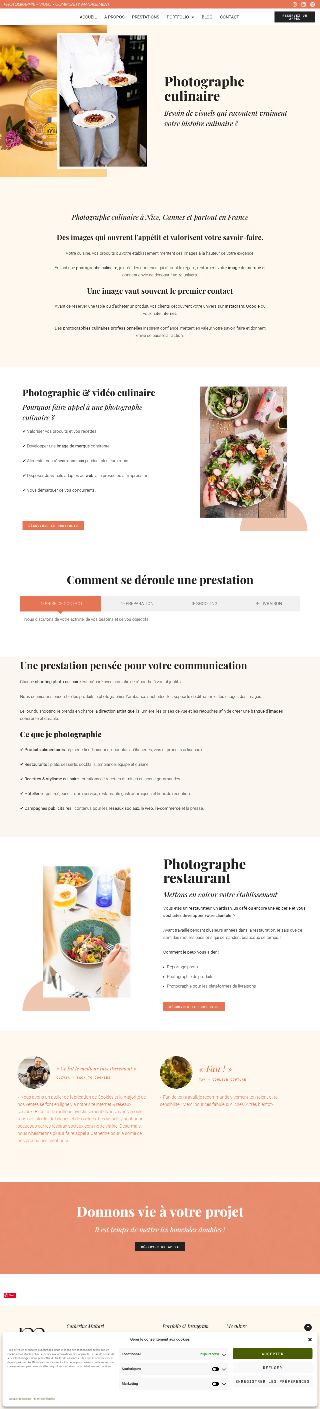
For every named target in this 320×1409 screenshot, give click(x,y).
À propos (114, 16)
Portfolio (178, 16)
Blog (207, 16)
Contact (229, 16)
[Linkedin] (303, 4)
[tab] (60, 603)
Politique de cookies (20, 1399)
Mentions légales (44, 1399)
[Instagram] (294, 4)
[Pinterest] (312, 4)
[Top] (308, 1327)
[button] (310, 1339)
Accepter (273, 1353)
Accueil (88, 16)
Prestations (145, 16)
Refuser (272, 1367)
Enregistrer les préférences (273, 1381)
